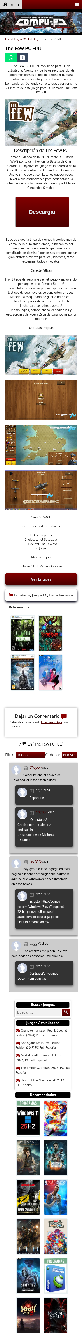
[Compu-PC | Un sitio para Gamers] (41, 23)
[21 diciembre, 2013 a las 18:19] (26, 861)
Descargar (42, 212)
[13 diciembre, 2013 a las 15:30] (26, 943)
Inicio (13, 4)
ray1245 (35, 861)
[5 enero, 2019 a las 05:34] (26, 767)
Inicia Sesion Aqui (51, 722)
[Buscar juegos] (66, 1012)
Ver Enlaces (41, 579)
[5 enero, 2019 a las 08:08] (32, 790)
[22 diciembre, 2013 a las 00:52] (32, 894)
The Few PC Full (23, 48)
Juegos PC (20, 39)
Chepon (35, 767)
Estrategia (34, 39)
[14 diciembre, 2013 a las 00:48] (32, 966)
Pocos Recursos (61, 595)
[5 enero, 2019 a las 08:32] (32, 812)
